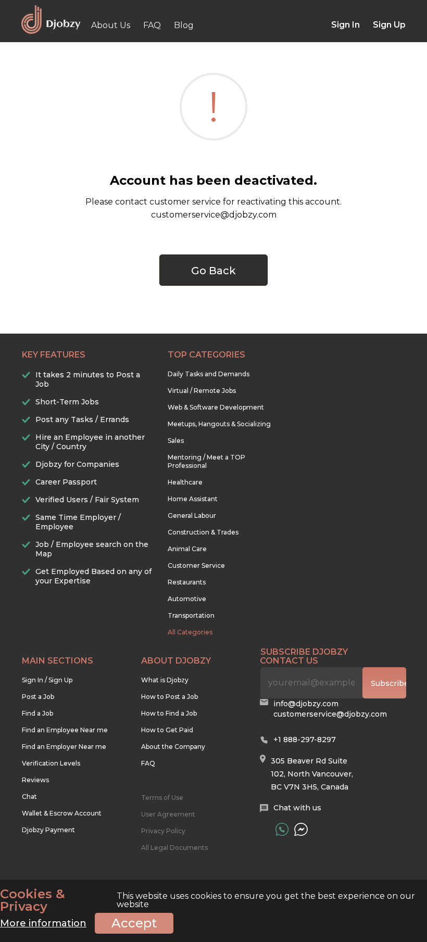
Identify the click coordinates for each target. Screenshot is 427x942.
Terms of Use (162, 797)
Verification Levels (51, 763)
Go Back (213, 270)
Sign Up (389, 25)
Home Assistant (193, 499)
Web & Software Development (216, 407)
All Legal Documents (174, 847)
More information (43, 923)
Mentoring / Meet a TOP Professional (206, 461)
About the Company (173, 746)
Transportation (191, 615)
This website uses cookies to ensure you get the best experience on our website (207, 900)
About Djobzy (176, 661)
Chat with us (297, 807)
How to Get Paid (167, 730)
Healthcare (185, 482)
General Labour (192, 515)
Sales (176, 440)
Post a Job (38, 697)
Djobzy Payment (48, 830)
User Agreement (168, 814)
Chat (29, 796)
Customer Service (196, 565)
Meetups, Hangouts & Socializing (219, 424)
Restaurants (187, 582)
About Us (110, 25)
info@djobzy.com (305, 703)
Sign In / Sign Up (47, 680)
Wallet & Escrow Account (62, 813)
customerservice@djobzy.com (330, 714)
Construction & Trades (203, 532)
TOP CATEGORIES (206, 355)
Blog (184, 25)
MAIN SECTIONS (57, 661)
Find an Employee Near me (65, 730)
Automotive (187, 599)
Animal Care (187, 549)
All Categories (190, 632)
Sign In (345, 25)
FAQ (152, 25)
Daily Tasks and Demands (208, 374)
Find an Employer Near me (64, 746)
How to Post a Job (169, 697)
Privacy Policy (163, 831)
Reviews (35, 780)
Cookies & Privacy (32, 900)
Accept (134, 923)
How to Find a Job (169, 713)
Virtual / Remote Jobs (202, 390)
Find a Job (37, 713)
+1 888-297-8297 (304, 739)
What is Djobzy (165, 680)
